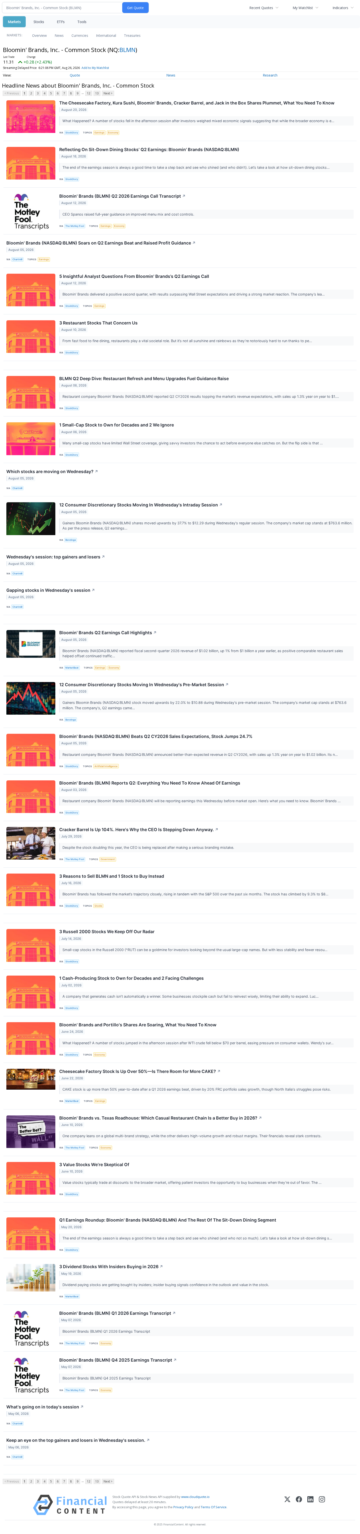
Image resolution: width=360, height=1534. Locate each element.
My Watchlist (303, 7)
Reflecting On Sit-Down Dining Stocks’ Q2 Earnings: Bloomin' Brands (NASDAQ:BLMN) (149, 149)
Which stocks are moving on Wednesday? (52, 471)
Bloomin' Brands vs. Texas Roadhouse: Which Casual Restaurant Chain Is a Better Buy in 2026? (160, 1118)
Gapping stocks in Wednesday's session (50, 590)
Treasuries (132, 35)
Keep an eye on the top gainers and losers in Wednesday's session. (78, 1440)
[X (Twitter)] (287, 1505)
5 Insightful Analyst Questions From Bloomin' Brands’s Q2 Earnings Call (134, 276)
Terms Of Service (214, 1507)
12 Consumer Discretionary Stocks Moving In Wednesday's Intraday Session (141, 504)
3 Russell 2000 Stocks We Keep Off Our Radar (107, 931)
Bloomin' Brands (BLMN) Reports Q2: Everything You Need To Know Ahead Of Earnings (149, 783)
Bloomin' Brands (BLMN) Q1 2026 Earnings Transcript (117, 1313)
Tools (81, 21)
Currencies (80, 35)
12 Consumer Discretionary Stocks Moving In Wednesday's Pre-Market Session (144, 684)
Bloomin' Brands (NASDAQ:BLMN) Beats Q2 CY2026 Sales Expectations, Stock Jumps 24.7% (155, 736)
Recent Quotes (261, 7)
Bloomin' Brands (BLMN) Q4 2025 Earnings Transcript (118, 1360)
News (59, 35)
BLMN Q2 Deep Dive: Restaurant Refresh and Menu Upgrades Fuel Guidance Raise (144, 378)
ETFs (61, 21)
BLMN (127, 50)
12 (88, 93)
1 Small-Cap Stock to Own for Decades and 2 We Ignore (116, 424)
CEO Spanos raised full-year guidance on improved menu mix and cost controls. (128, 214)
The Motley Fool (74, 226)
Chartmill (17, 259)
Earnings (99, 132)
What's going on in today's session (45, 1406)
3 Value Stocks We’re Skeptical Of (94, 1164)
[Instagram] (322, 1505)
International (106, 35)
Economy (113, 132)
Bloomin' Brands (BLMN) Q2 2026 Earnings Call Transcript (122, 196)
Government (108, 859)
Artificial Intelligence (106, 766)
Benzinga (70, 540)
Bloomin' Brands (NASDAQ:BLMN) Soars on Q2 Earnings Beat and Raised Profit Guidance (101, 242)
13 (97, 93)
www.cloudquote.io (195, 1497)
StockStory (71, 132)
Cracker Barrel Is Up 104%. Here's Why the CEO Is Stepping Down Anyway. (138, 829)
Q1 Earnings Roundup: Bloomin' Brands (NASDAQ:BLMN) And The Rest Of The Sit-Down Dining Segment (167, 1220)
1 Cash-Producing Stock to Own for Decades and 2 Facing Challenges (131, 978)
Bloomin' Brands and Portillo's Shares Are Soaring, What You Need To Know (137, 1024)
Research (270, 75)
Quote (75, 75)
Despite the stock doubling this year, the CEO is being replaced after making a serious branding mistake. (148, 847)
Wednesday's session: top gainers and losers (55, 556)
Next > (108, 93)
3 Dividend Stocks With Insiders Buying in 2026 (111, 1266)
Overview (39, 35)
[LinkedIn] (310, 1505)
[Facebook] (299, 1505)
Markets (14, 21)
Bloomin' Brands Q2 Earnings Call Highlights (108, 632)
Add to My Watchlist (95, 68)
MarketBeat (72, 667)
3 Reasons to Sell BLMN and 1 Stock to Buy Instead (111, 876)
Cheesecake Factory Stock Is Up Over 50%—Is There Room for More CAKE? (140, 1071)
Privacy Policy (183, 1507)
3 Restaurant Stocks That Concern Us (98, 322)
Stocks (39, 21)
